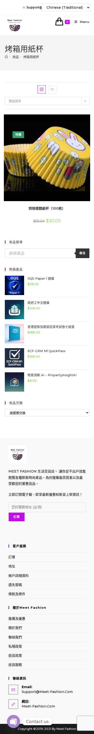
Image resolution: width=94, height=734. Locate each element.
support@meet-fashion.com (47, 692)
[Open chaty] (13, 721)
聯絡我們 (15, 637)
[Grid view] (42, 89)
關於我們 (15, 628)
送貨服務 (15, 665)
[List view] (52, 89)
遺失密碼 (15, 585)
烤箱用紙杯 (31, 57)
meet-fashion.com (38, 706)
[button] (76, 120)
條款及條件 (16, 594)
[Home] (6, 57)
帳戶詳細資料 (18, 575)
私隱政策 (15, 646)
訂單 (11, 557)
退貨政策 (15, 655)
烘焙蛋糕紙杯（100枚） (47, 208)
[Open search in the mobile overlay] (47, 253)
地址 (11, 566)
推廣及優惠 (16, 618)
